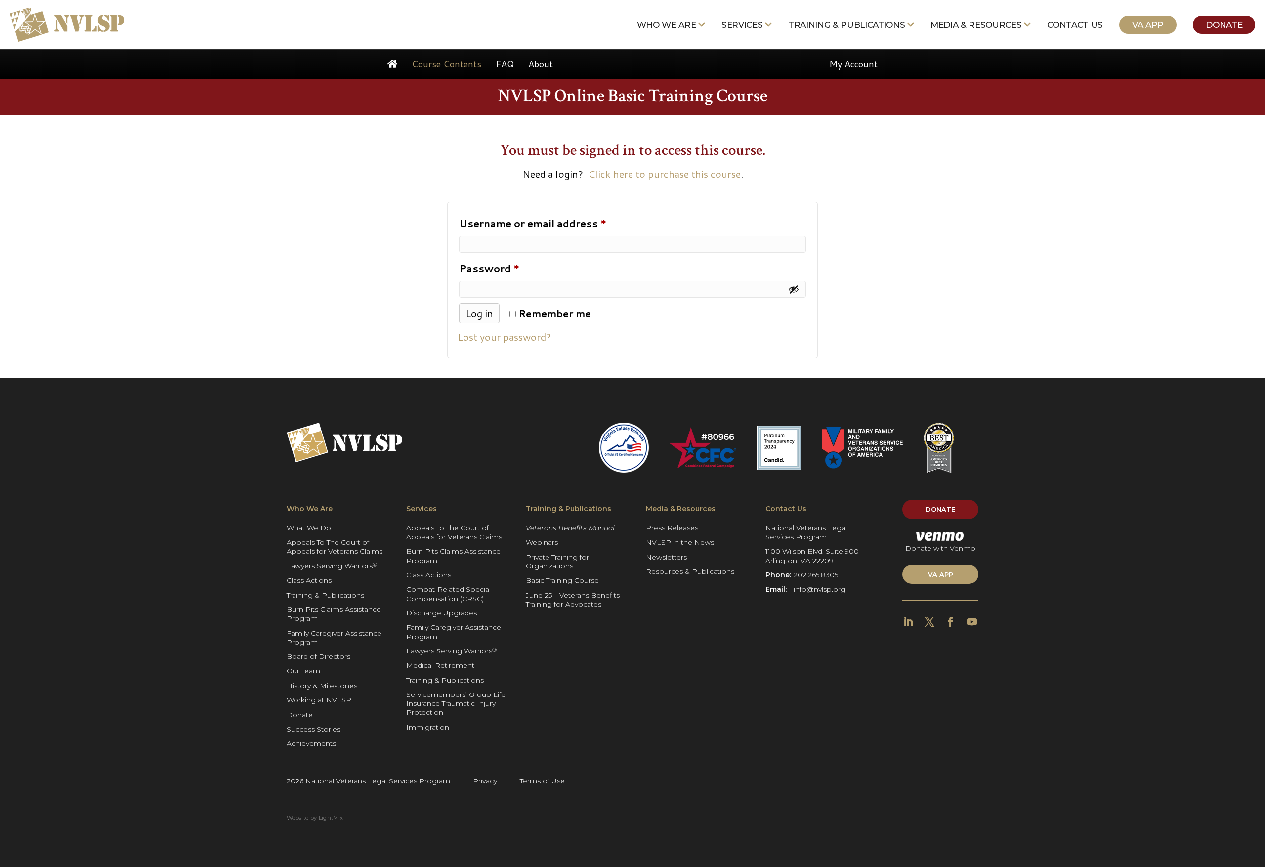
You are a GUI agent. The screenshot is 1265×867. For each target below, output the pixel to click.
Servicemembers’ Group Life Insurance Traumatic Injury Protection (456, 703)
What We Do (309, 527)
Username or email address (555, 223)
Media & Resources (975, 25)
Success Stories (313, 729)
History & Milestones (322, 685)
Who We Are (666, 25)
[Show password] (793, 289)
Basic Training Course (562, 580)
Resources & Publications (690, 571)
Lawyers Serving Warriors (332, 565)
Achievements (311, 743)
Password (512, 268)
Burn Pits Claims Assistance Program (334, 614)
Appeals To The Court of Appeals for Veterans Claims (334, 547)
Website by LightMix (315, 817)
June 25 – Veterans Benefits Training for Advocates (573, 599)
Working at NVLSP (319, 699)
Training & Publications (846, 25)
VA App (1148, 25)
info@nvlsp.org (819, 589)
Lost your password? (504, 337)
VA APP (940, 574)
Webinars (542, 542)
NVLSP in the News (680, 542)
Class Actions (309, 580)
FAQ (505, 63)
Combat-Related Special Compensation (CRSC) (448, 594)
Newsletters (666, 557)
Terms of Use (542, 781)
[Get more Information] (67, 25)
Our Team (303, 670)
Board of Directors (318, 656)
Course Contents (446, 63)
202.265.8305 (816, 574)
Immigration (427, 727)
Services (741, 25)
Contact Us (1075, 25)
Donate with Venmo (940, 548)
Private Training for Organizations (557, 561)
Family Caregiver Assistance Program (334, 638)
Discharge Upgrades (441, 612)
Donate (1224, 25)
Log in (479, 313)
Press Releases (672, 527)
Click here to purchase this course (664, 174)
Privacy (485, 781)
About (540, 63)
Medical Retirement (440, 665)
